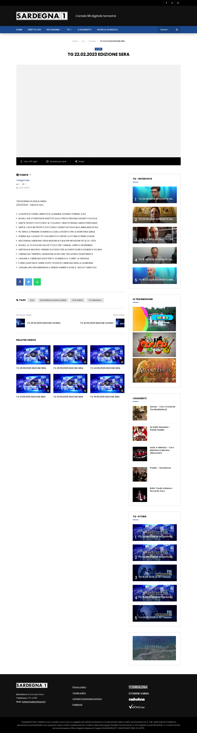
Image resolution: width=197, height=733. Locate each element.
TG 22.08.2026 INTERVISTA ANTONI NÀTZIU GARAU (166, 219)
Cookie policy (79, 693)
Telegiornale (23, 180)
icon (33, 354)
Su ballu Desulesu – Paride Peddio (160, 428)
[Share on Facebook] (20, 282)
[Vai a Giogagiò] (154, 356)
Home (75, 41)
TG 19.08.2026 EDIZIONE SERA (105, 396)
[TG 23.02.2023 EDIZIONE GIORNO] (20, 323)
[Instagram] (172, 3)
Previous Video (24, 315)
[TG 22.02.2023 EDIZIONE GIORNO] (120, 323)
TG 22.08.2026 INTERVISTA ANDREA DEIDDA (162, 199)
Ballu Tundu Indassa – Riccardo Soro (161, 489)
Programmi (53, 29)
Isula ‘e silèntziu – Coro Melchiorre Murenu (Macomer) (162, 450)
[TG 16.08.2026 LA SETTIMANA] (155, 573)
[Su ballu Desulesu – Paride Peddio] (140, 433)
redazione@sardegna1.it (34, 701)
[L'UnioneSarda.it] (139, 693)
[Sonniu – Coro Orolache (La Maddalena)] (140, 413)
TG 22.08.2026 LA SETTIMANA (155, 556)
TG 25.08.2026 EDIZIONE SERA (68, 368)
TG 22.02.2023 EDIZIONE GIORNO (97, 323)
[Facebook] (166, 3)
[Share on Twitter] (28, 282)
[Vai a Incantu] (154, 330)
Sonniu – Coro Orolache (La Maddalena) (162, 408)
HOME (19, 29)
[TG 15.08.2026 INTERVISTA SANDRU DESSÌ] (155, 235)
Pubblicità (77, 704)
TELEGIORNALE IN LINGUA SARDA (53, 300)
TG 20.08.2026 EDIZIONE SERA (68, 396)
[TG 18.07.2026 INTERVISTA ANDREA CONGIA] (155, 275)
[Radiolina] (137, 700)
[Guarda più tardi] (178, 3)
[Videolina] (138, 687)
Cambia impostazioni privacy (87, 698)
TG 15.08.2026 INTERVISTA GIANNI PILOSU (161, 259)
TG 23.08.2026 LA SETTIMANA (155, 536)
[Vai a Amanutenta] (154, 381)
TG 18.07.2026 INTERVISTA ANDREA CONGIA (162, 279)
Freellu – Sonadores (160, 467)
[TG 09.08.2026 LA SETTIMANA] (155, 613)
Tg (68, 29)
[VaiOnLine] (137, 707)
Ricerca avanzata (107, 29)
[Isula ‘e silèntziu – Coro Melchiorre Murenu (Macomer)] (140, 454)
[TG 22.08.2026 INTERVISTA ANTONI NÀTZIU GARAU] (155, 215)
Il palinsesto (84, 29)
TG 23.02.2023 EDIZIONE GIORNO (44, 323)
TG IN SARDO (77, 300)
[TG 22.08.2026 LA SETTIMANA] (155, 552)
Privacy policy (79, 687)
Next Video (118, 315)
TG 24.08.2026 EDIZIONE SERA (105, 368)
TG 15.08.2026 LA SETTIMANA (154, 597)
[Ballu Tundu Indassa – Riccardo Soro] (140, 495)
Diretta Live (34, 29)
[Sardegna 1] (42, 16)
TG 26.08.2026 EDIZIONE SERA (31, 368)
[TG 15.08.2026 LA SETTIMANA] (155, 593)
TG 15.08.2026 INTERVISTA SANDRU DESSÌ (161, 239)
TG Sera (92, 41)
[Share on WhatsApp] (37, 282)
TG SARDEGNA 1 (95, 300)
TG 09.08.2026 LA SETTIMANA (155, 617)
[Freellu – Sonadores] (140, 474)
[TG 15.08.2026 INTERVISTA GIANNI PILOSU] (155, 255)
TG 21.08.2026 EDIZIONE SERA (31, 396)
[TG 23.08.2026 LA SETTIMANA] (155, 532)
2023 (32, 300)
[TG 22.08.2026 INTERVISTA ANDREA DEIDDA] (155, 195)
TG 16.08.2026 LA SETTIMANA (154, 577)
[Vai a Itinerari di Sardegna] (154, 659)
